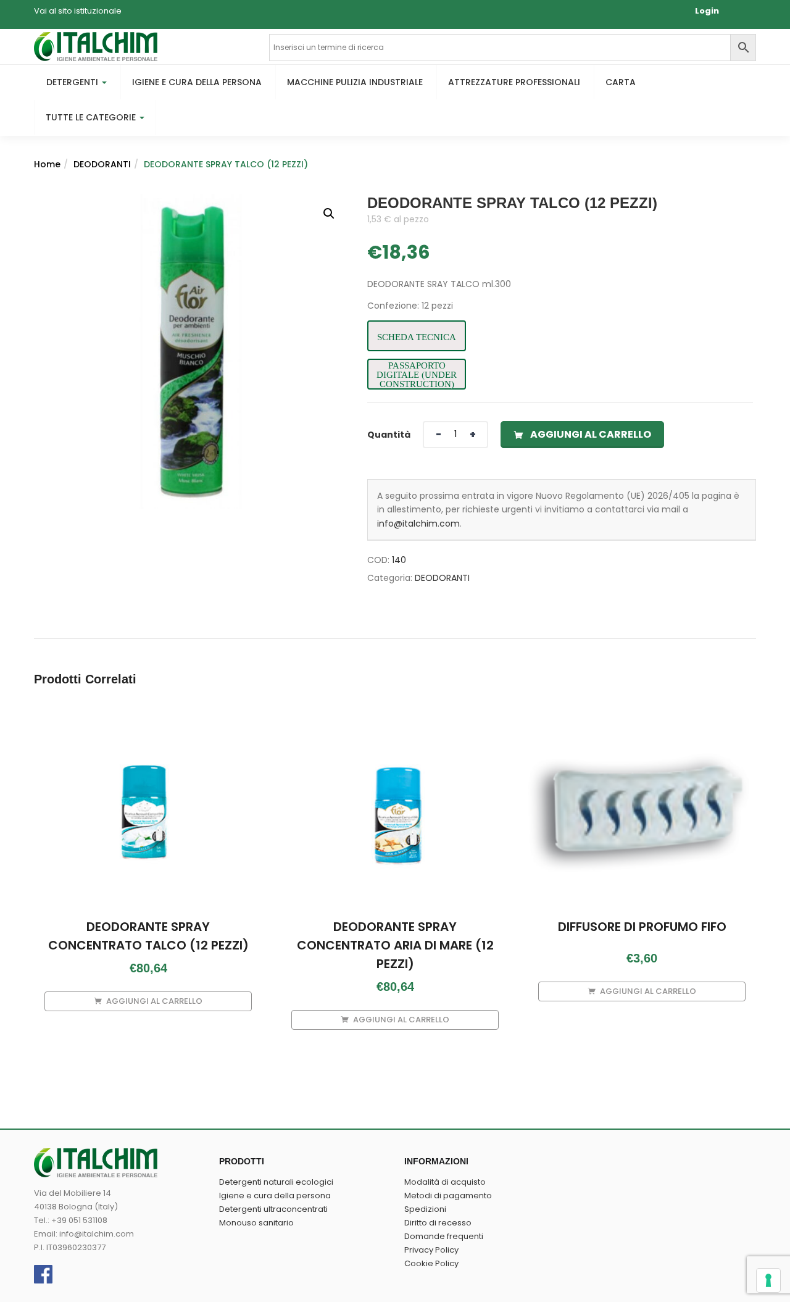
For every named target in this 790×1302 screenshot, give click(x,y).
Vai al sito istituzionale (78, 11)
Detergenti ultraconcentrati (273, 1209)
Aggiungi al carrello (590, 434)
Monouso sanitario (256, 1223)
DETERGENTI (73, 82)
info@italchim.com (418, 523)
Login (707, 11)
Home (47, 164)
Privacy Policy (431, 1250)
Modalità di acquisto (445, 1182)
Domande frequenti (443, 1236)
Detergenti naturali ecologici (276, 1182)
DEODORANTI (102, 164)
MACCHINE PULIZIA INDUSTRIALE (355, 82)
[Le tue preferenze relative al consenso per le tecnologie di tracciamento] (768, 1280)
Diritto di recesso (438, 1223)
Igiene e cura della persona (275, 1195)
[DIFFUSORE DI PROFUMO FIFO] (642, 726)
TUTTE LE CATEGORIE (92, 117)
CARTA (620, 82)
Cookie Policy (431, 1263)
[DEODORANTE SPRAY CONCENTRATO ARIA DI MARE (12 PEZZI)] (395, 726)
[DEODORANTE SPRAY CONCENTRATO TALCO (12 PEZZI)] (148, 726)
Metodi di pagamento (448, 1195)
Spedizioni (425, 1209)
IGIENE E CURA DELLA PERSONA (197, 82)
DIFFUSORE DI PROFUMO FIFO (642, 926)
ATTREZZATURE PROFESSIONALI (514, 82)
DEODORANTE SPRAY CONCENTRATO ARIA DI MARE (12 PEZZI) (395, 945)
